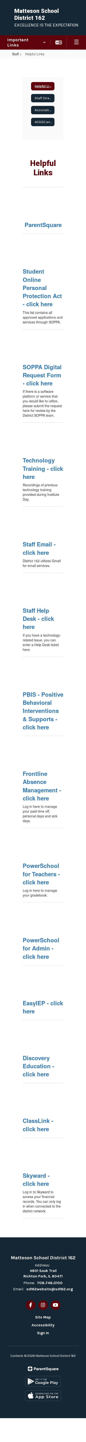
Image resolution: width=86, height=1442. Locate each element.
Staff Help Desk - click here (38, 618)
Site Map (43, 1317)
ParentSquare (43, 225)
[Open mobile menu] (76, 42)
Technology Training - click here (43, 468)
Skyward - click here (36, 1179)
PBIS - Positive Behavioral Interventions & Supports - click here (43, 710)
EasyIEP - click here (43, 1007)
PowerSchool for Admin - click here (41, 948)
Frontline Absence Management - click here (42, 785)
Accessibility (43, 1325)
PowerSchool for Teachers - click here (41, 873)
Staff (15, 54)
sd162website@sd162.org (49, 1289)
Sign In (43, 1333)
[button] (26, 42)
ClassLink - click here (38, 1124)
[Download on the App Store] (43, 1395)
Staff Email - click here (39, 548)
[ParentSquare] (43, 1368)
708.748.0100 (50, 1283)
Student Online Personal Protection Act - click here (42, 287)
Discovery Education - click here (38, 1066)
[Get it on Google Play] (43, 1381)
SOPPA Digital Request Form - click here (42, 375)
